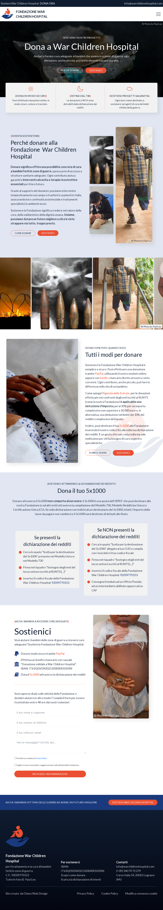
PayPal (99, 373)
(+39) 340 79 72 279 (128, 871)
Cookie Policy (109, 893)
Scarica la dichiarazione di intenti (81, 879)
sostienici (96, 70)
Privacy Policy (41, 758)
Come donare (23, 233)
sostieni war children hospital (133, 802)
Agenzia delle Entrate (116, 393)
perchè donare (70, 70)
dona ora (47, 3)
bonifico (105, 378)
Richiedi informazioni (50, 773)
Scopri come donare (73, 875)
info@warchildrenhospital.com (143, 3)
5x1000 (124, 425)
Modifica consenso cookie (141, 893)
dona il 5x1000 (97, 452)
